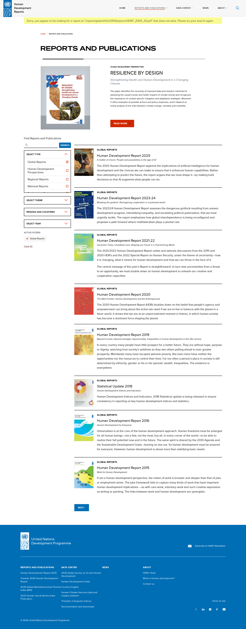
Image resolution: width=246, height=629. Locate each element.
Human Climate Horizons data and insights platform (79, 594)
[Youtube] (224, 609)
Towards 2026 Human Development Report (39, 580)
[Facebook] (217, 609)
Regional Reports (38, 179)
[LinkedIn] (203, 609)
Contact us (148, 583)
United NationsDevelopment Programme (51, 541)
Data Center (69, 567)
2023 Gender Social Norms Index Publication (37, 597)
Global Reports (37, 162)
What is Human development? (158, 578)
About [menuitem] (221, 8)
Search (65, 145)
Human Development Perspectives (41, 170)
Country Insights (70, 587)
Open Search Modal (237, 8)
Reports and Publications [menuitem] (150, 8)
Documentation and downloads (77, 606)
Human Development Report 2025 (38, 573)
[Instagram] (210, 609)
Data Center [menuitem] (183, 8)
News (105, 567)
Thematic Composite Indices (76, 601)
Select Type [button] (33, 154)
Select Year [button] (33, 223)
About (147, 567)
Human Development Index (75, 581)
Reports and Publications (37, 567)
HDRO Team (149, 573)
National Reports (38, 186)
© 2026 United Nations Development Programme (44, 620)
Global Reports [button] (37, 238)
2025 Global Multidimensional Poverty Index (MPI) (40, 588)
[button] (122, 123)
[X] (196, 609)
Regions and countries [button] (40, 212)
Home (42, 34)
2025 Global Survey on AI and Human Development (81, 574)
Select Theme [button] (34, 200)
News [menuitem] (206, 8)
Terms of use (219, 601)
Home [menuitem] (122, 8)
